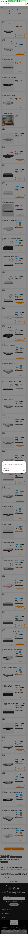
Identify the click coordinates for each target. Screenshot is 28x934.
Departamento (6, 468)
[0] (26, 4)
